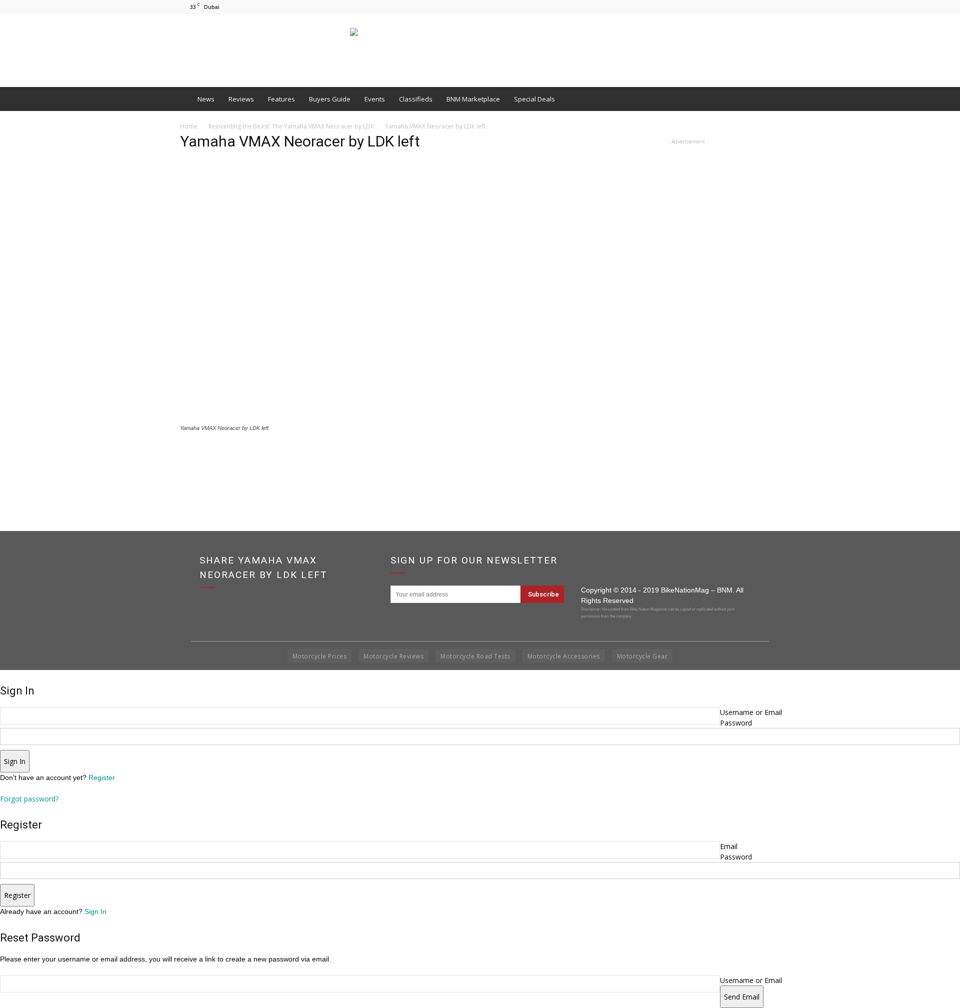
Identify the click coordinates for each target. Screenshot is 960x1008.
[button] (768, 99)
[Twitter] (772, 7)
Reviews (241, 99)
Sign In (95, 912)
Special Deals (534, 99)
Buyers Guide (329, 99)
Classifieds (415, 99)
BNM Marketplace (473, 99)
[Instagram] (756, 7)
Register (101, 778)
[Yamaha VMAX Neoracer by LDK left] (376, 419)
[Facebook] (739, 7)
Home (189, 126)
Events (374, 99)
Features (281, 99)
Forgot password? (29, 799)
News (206, 99)
